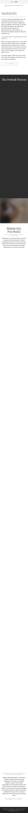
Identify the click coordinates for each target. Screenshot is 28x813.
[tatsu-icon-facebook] (15, 802)
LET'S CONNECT (9, 63)
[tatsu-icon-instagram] (13, 802)
